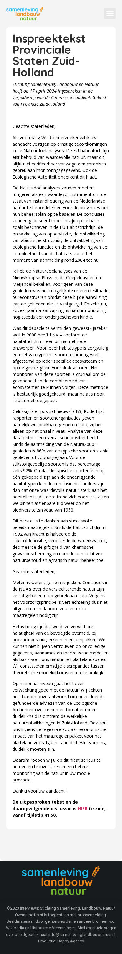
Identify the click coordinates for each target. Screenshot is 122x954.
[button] (110, 13)
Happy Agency (70, 941)
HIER (83, 808)
